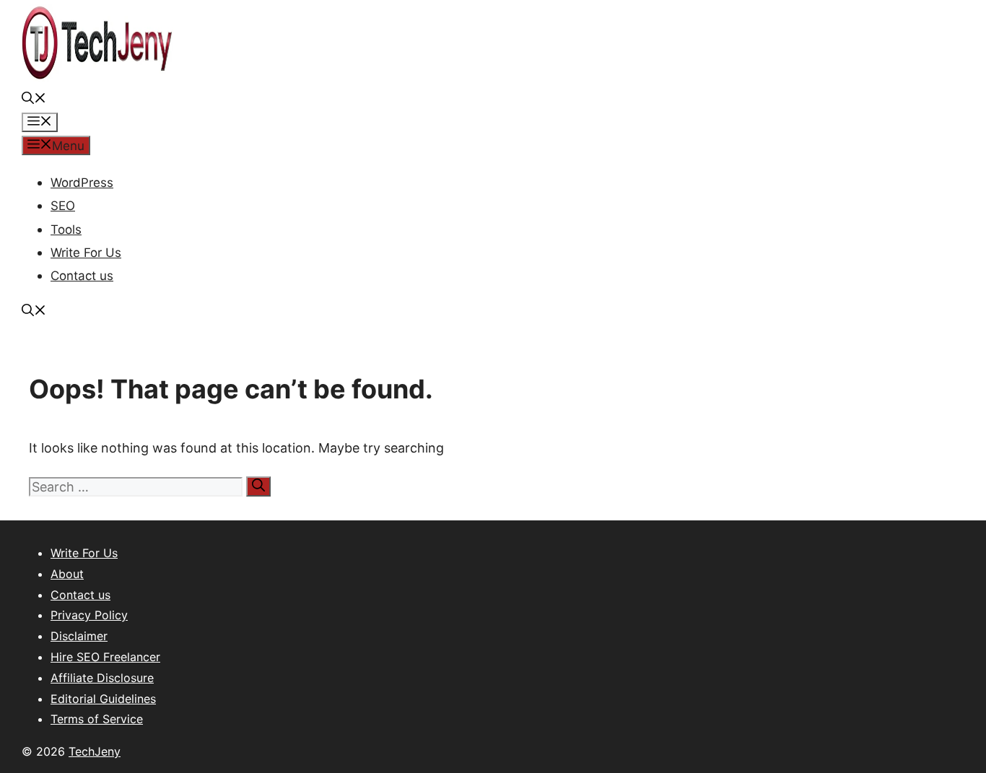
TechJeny (95, 751)
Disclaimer (79, 636)
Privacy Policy (89, 615)
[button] (34, 99)
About (67, 574)
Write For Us (86, 252)
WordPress (82, 182)
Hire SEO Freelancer (105, 657)
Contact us (82, 275)
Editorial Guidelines (103, 698)
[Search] (258, 486)
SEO (63, 205)
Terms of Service (97, 719)
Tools (66, 229)
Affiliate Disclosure (102, 678)
